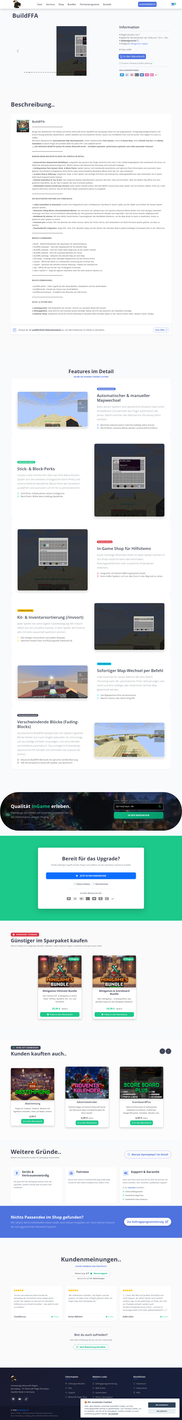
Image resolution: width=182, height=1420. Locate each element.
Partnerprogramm (89, 4)
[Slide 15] (57, 72)
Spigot (145, 43)
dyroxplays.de (23, 1410)
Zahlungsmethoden (76, 1383)
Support (71, 1392)
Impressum (141, 1383)
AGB (138, 1392)
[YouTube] (19, 1399)
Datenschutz (141, 1388)
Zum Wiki (160, 330)
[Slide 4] (31, 72)
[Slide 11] (48, 72)
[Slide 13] (53, 72)
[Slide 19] (67, 72)
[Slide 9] (43, 72)
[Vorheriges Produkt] (162, 1051)
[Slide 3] (29, 72)
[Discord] (13, 1399)
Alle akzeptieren (162, 1405)
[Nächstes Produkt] (168, 1051)
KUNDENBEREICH (147, 4)
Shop (61, 4)
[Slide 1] (24, 72)
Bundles (72, 4)
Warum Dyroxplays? (104, 1397)
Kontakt (107, 4)
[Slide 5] (34, 72)
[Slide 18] (65, 72)
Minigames (136, 43)
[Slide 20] (69, 72)
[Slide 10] (46, 72)
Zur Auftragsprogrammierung (145, 1221)
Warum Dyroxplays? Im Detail (149, 1154)
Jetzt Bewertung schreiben (92, 1347)
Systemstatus (101, 1392)
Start (39, 4)
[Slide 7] (39, 72)
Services (50, 4)
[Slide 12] (50, 72)
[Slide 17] (62, 72)
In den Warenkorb (138, 815)
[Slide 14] (55, 72)
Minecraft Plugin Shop (77, 1397)
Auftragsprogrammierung (106, 1383)
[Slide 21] (72, 72)
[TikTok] (26, 1399)
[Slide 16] (60, 72)
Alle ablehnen (162, 1411)
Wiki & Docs (100, 1388)
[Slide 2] (27, 72)
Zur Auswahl (113, 1414)
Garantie (131, 1187)
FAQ (70, 1388)
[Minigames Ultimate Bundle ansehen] (59, 971)
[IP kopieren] (160, 806)
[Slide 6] (36, 72)
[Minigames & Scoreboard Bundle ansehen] (114, 971)
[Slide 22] (74, 72)
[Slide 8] (41, 72)
